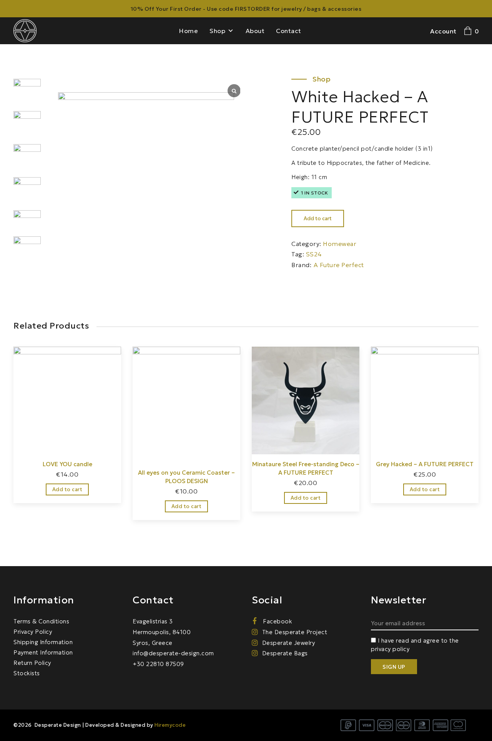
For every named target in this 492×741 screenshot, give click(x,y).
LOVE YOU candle (67, 464)
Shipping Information (43, 642)
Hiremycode (170, 725)
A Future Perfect (339, 265)
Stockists (26, 673)
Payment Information (43, 652)
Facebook (276, 621)
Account (443, 31)
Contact (288, 31)
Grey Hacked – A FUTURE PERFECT (425, 464)
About (255, 31)
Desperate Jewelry (288, 642)
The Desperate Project (294, 632)
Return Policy (32, 662)
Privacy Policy (32, 631)
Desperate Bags (285, 653)
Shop (217, 31)
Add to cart (318, 218)
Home (188, 31)
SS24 (314, 254)
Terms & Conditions (41, 621)
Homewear (339, 244)
